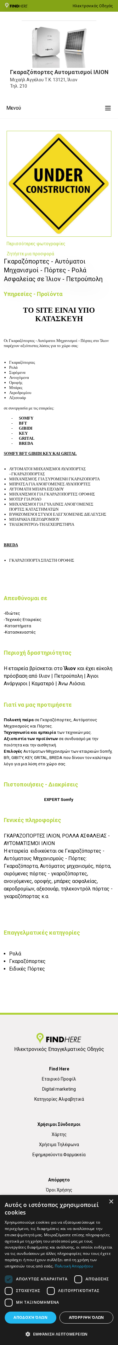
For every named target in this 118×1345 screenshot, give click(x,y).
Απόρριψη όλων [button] (86, 1317)
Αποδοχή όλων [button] (31, 1317)
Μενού (13, 108)
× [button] (111, 1201)
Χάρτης (59, 1134)
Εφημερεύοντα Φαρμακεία (59, 1154)
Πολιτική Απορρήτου (74, 1266)
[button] (59, 1334)
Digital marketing (59, 1089)
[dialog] (59, 1270)
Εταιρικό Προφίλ (59, 1078)
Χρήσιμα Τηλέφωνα (59, 1144)
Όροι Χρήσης (59, 1189)
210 (23, 86)
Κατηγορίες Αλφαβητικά (59, 1099)
